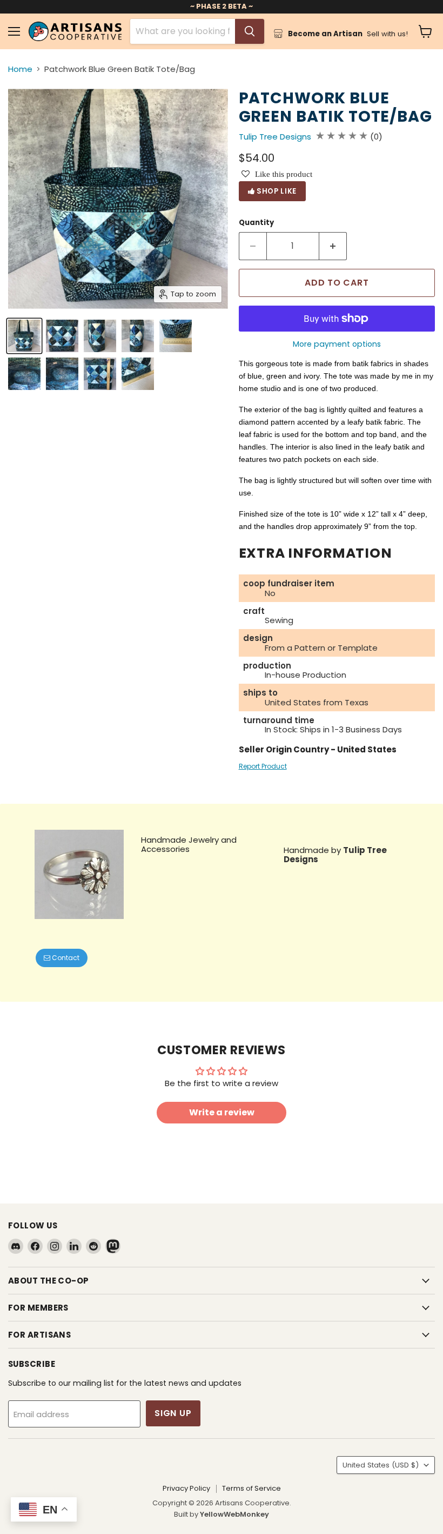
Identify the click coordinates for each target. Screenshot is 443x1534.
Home (20, 69)
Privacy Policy (186, 1488)
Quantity (256, 223)
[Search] (249, 31)
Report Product (263, 766)
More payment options (337, 344)
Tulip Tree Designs (275, 136)
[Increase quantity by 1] (333, 246)
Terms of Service (251, 1488)
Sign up (173, 1413)
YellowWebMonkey (234, 1514)
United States (381, 1465)
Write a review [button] (221, 1112)
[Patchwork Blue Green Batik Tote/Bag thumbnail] (24, 336)
